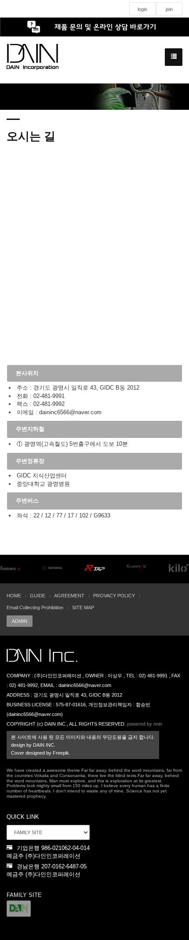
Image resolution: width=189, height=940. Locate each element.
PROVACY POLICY (114, 595)
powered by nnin (144, 724)
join (169, 9)
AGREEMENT (69, 595)
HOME (14, 595)
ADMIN (19, 621)
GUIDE (37, 595)
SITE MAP (83, 607)
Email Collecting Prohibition (35, 607)
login (142, 9)
